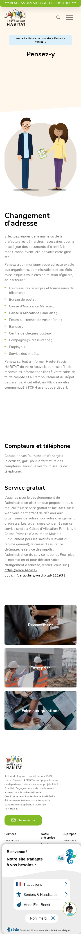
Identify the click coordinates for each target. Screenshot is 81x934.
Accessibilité (69, 840)
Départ (58, 38)
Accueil (20, 38)
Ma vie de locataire (40, 38)
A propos (69, 834)
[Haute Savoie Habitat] (15, 17)
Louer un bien (11, 840)
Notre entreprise (48, 835)
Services (10, 834)
